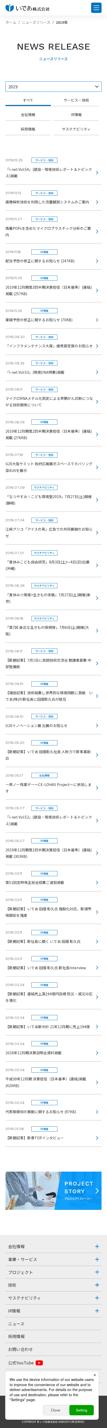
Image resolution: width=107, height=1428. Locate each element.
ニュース (16, 1323)
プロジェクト (20, 1272)
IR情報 (76, 114)
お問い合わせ (20, 1349)
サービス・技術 (76, 100)
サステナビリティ (76, 129)
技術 (12, 1285)
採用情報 (28, 129)
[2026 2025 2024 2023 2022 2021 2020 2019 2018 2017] (53, 86)
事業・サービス (22, 1259)
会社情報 (28, 114)
